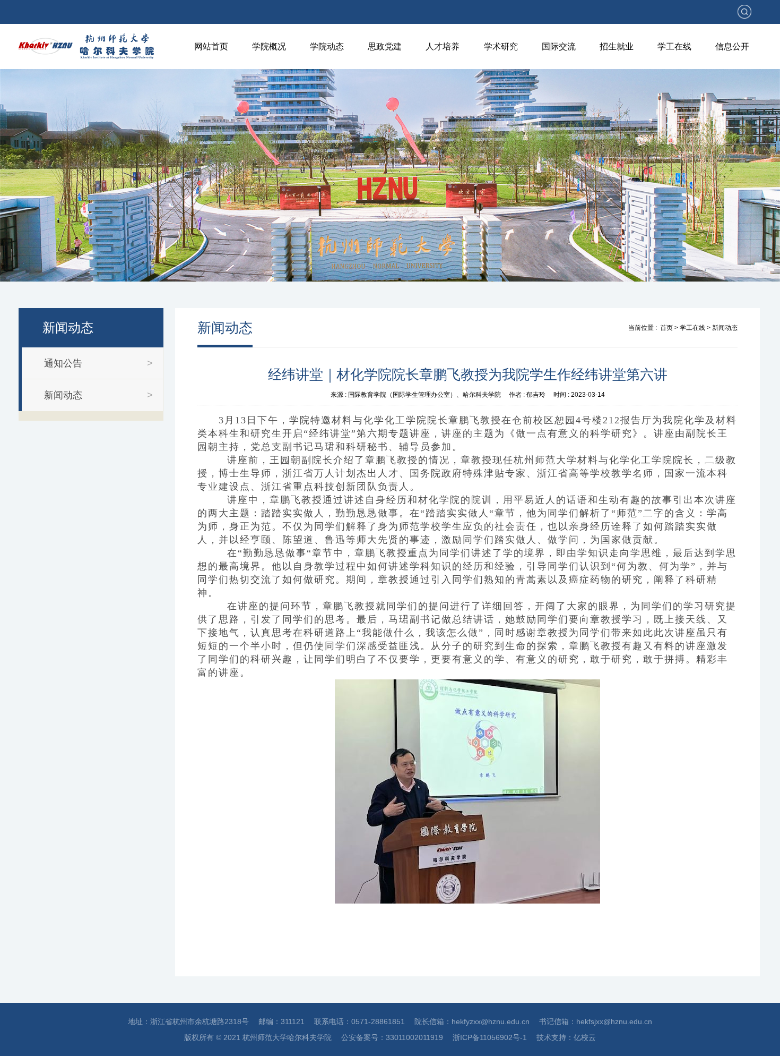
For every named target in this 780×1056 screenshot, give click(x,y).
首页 (666, 327)
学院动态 (327, 46)
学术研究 (501, 46)
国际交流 (559, 46)
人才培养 (443, 46)
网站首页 (211, 46)
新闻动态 (725, 327)
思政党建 (385, 46)
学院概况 (269, 46)
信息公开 (732, 46)
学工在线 (674, 46)
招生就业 (617, 46)
